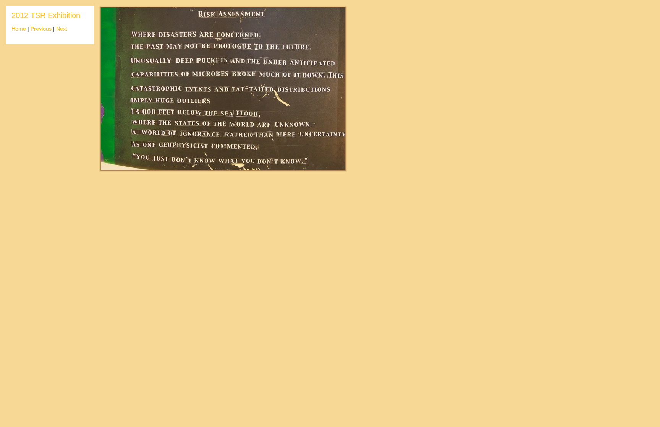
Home (18, 29)
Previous (41, 29)
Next (61, 29)
